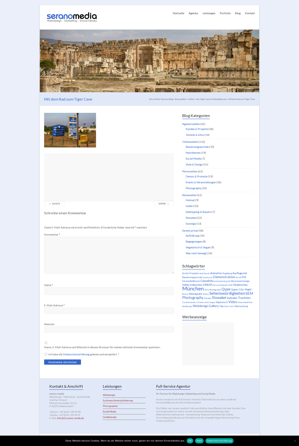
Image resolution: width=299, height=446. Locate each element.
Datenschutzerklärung (76, 354)
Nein (199, 440)
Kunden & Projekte (197, 128)
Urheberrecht (202, 302)
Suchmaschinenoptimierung (118, 400)
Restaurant (195, 293)
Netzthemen (193, 152)
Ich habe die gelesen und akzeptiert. (83, 354)
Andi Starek (205, 273)
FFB (244, 277)
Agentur (193, 13)
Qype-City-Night (241, 289)
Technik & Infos (195, 134)
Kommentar (52, 234)
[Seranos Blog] (71, 9)
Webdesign (187, 306)
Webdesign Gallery (206, 306)
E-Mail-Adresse (54, 305)
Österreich (229, 306)
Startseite (178, 13)
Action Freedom (190, 273)
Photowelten (189, 171)
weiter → (163, 203)
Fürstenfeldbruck (191, 281)
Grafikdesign (110, 417)
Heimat (190, 200)
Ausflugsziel (239, 273)
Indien (189, 206)
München (193, 288)
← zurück (54, 203)
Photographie (110, 405)
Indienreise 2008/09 (201, 284)
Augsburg (227, 273)
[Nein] (294, 441)
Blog (238, 13)
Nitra (206, 290)
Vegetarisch (222, 302)
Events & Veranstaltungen (201, 182)
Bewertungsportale (197, 146)
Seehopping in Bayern (198, 211)
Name (48, 285)
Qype (225, 289)
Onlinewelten (190, 141)
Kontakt (250, 13)
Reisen (185, 294)
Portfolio (225, 13)
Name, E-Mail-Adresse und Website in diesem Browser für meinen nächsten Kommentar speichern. (102, 347)
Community (207, 277)
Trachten (244, 298)
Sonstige (191, 223)
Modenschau (240, 284)
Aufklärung (192, 235)
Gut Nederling (220, 281)
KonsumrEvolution (220, 285)
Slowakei (191, 217)
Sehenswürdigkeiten (227, 293)
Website (49, 324)
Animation (216, 273)
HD (229, 281)
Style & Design (194, 164)
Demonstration (224, 277)
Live (230, 285)
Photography (193, 188)
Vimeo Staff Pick (245, 302)
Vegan (212, 302)
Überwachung (241, 306)
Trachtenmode (189, 302)
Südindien (232, 297)
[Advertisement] (109, 177)
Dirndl (238, 277)
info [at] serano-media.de (70, 418)
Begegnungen (194, 241)
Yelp (221, 306)
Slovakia (207, 298)
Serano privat (190, 230)
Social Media (193, 158)
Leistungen (209, 13)
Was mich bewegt (196, 253)
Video (232, 302)
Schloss (206, 294)
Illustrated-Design (240, 281)
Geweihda (207, 281)
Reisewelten (189, 195)
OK (190, 440)
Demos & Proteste (196, 176)
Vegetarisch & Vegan (198, 247)
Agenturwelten (191, 123)
